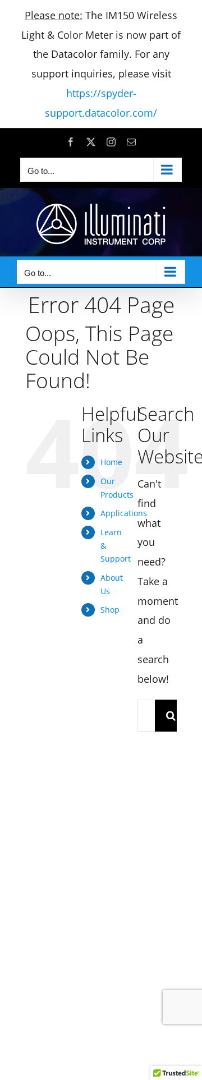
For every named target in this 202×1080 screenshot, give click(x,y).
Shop (110, 609)
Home (111, 462)
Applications (123, 513)
